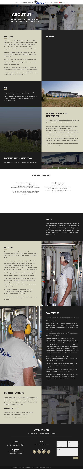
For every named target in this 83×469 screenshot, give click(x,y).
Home (16, 2)
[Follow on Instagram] (44, 452)
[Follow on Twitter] (39, 452)
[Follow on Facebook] (34, 452)
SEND (76, 458)
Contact (56, 2)
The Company (23, 2)
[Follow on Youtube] (48, 452)
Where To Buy (48, 2)
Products (30, 2)
